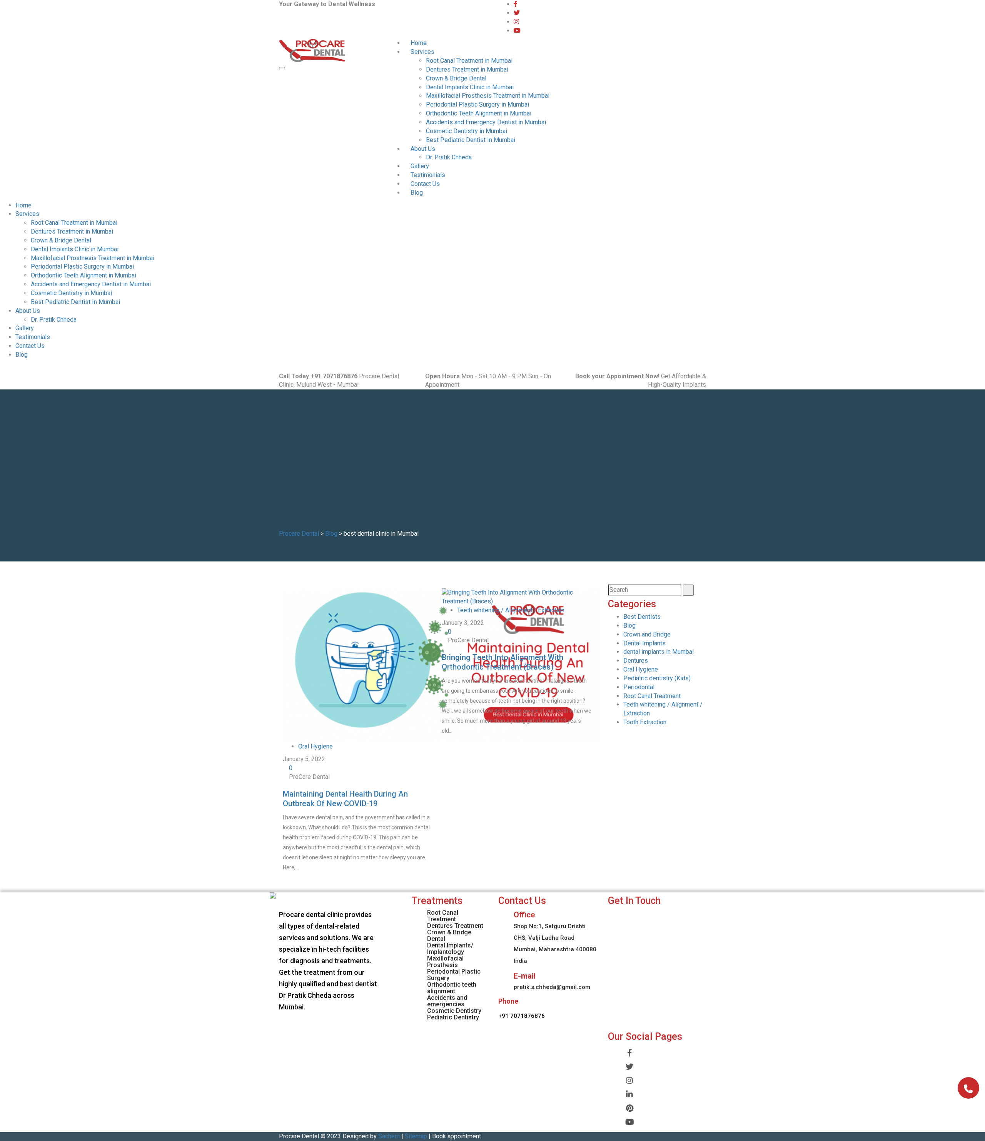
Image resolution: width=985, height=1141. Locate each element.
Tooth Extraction (644, 722)
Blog (417, 192)
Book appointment (456, 1136)
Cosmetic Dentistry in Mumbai (466, 131)
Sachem (389, 1136)
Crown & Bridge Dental (456, 78)
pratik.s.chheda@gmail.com (552, 987)
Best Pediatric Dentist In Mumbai (470, 140)
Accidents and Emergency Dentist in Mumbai (486, 122)
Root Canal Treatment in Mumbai (469, 60)
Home (419, 43)
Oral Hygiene (315, 746)
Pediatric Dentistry (453, 1017)
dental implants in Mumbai (658, 651)
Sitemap (416, 1136)
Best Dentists (642, 616)
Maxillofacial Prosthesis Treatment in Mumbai (487, 95)
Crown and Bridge (647, 634)
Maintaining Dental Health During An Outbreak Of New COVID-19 (345, 798)
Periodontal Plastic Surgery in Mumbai (477, 104)
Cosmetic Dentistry (454, 1010)
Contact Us (425, 183)
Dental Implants (644, 643)
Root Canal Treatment (652, 696)
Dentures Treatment (455, 925)
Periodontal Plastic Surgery (454, 975)
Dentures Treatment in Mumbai (467, 69)
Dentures (635, 660)
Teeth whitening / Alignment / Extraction (510, 610)
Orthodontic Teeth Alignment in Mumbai (478, 113)
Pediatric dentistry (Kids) (657, 678)
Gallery (420, 166)
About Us (423, 148)
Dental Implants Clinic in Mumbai (470, 87)
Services (422, 51)
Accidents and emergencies (447, 1001)
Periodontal (638, 687)
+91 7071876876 (521, 1015)
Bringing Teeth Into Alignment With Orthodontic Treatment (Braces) (502, 662)
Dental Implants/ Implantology (450, 949)
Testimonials (428, 175)
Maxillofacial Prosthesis (445, 962)
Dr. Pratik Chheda (449, 157)
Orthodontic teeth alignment (451, 988)
